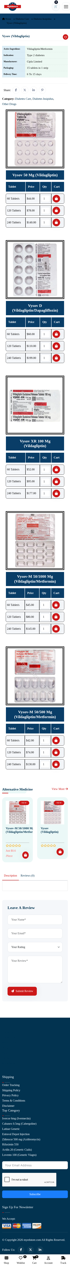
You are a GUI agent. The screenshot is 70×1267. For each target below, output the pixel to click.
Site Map (7, 1058)
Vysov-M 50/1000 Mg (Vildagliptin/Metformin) (22, 830)
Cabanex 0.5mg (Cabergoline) (19, 1123)
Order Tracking (11, 1085)
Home (8, 19)
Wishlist (21, 1260)
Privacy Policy (10, 1095)
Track (63, 1263)
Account (48, 1263)
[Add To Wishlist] (65, 37)
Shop (5, 1052)
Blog (5, 1047)
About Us (7, 1032)
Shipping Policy (11, 1090)
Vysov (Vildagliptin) (50, 830)
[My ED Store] (12, 6)
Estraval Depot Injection (16, 1134)
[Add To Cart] (25, 855)
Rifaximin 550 (10, 1144)
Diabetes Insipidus (43, 19)
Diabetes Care (22, 19)
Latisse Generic (11, 1128)
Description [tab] (10, 875)
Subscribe (35, 1194)
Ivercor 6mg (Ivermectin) (16, 1118)
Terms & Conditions (13, 1100)
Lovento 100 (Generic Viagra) (19, 1154)
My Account (9, 1042)
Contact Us (8, 1037)
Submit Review (24, 991)
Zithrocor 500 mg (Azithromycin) (21, 1139)
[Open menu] (66, 6)
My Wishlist (9, 1063)
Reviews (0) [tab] (27, 875)
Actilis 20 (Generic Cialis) (17, 1149)
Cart (34, 1260)
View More (58, 788)
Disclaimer (8, 1105)
